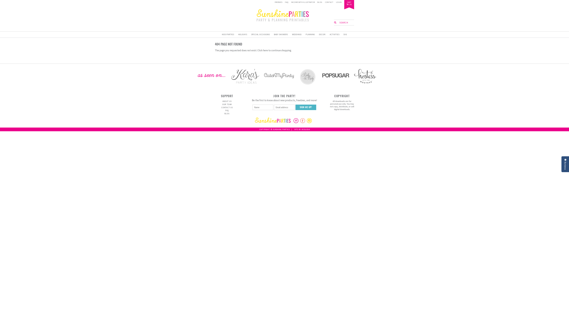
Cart (349, 2)
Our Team (227, 104)
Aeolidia (306, 129)
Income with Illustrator (303, 2)
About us (226, 101)
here (265, 50)
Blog (319, 2)
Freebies (278, 2)
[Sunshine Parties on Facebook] (302, 122)
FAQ (287, 2)
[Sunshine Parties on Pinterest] (296, 122)
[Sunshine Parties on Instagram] (309, 122)
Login (339, 2)
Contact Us (227, 107)
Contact (329, 2)
